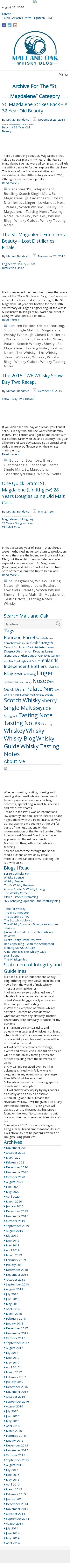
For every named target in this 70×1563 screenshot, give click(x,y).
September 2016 (17, 1401)
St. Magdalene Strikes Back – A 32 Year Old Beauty (34, 107)
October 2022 (15, 1152)
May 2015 (12, 1479)
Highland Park (29, 661)
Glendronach (12, 655)
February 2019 (16, 1260)
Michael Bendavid (17, 119)
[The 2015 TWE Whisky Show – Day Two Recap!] (35, 410)
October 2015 (15, 1455)
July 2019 (12, 1235)
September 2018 (17, 1284)
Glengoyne (44, 655)
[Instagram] (15, 25)
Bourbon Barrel (19, 637)
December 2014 (17, 1504)
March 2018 (14, 1314)
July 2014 (12, 1528)
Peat (48, 689)
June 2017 (12, 1357)
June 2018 (12, 1299)
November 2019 (17, 1216)
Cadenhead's (20, 189)
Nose (61, 202)
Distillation (24, 651)
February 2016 (16, 1435)
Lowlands (46, 202)
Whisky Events (16, 334)
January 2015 (15, 1499)
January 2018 (15, 1323)
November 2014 (17, 1509)
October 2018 (15, 1279)
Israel (18, 674)
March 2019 (14, 1255)
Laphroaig (29, 674)
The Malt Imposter (16, 912)
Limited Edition (22, 325)
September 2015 (17, 1460)
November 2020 (17, 1172)
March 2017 (14, 1372)
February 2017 (16, 1377)
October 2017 (15, 1338)
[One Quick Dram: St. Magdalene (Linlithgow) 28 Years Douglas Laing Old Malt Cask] (35, 531)
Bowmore (33, 460)
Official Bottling (50, 325)
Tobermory (46, 724)
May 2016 (12, 1421)
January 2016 (15, 1440)
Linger (30, 202)
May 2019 (12, 1245)
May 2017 (12, 1362)
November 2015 (17, 1450)
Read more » (10, 183)
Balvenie (16, 460)
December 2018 (17, 1270)
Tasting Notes (40, 599)
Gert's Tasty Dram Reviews (22, 940)
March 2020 (14, 1201)
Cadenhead (39, 198)
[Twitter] (9, 25)
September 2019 (17, 1226)
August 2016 (14, 1406)
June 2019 (12, 1240)
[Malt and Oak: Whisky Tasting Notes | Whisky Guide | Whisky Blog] (35, 48)
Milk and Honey (23, 682)
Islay (8, 673)
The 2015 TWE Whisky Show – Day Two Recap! (34, 378)
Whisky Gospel (14, 881)
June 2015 (12, 1475)
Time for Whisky (14, 909)
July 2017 (12, 1353)
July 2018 (12, 1294)
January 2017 (15, 1382)
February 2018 (16, 1318)
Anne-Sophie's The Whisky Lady (25, 951)
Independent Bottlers (38, 585)
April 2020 (13, 1196)
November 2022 (17, 1148)
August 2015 (14, 1465)
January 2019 (15, 1265)
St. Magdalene (48, 330)
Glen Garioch (29, 655)
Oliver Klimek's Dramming (21, 897)
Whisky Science (14, 877)
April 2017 (13, 1367)
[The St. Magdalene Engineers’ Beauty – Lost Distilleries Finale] (35, 275)
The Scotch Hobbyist (18, 920)
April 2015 (13, 1484)
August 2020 (14, 1182)
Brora (48, 460)
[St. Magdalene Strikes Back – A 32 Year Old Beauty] (35, 139)
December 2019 (17, 1211)
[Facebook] (4, 25)
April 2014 (13, 1543)
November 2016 (17, 1392)
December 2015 (17, 1445)
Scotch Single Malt (34, 193)
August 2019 (14, 1231)
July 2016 (12, 1411)
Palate (11, 207)
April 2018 (13, 1309)
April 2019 (13, 1250)
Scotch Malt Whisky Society (37, 694)
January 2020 (15, 1206)
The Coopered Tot (16, 916)
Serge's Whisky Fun (17, 873)
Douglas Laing (43, 651)
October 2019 (15, 1221)
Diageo (12, 339)
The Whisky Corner (16, 893)
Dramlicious (11, 955)
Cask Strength (41, 642)
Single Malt (27, 594)
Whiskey (23, 216)
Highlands (48, 660)
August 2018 (14, 1289)
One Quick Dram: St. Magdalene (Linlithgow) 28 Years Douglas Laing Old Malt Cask (33, 493)
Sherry (51, 207)
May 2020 (12, 1192)
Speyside (42, 708)
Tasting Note (36, 211)
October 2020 (15, 1177)
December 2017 (17, 1328)
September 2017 (17, 1343)
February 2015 (16, 1494)
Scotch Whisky (31, 207)
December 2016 (17, 1387)
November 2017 (17, 1333)
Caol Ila (26, 643)
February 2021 (16, 1162)
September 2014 (17, 1518)
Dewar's (50, 647)
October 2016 (15, 1396)
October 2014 (15, 1514)
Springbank (11, 716)
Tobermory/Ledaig (20, 474)
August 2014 (14, 1523)
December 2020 (17, 1167)
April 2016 (13, 1426)
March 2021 (14, 1157)
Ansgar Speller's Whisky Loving (24, 889)
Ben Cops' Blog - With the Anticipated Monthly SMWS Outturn (29, 946)
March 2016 (14, 1431)
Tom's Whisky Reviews (19, 885)
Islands (53, 666)
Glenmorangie (16, 465)
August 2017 (14, 1348)
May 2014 (12, 1538)
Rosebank (38, 465)
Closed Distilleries (50, 334)
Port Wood (15, 694)
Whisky (39, 216)
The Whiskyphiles (15, 959)
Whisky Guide (26, 220)
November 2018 (17, 1274)
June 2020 (12, 1187)
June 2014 (12, 1533)
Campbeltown (12, 643)
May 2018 (12, 1304)
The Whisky (26, 352)
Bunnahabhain (44, 638)
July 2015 (12, 1470)
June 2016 (12, 1416)
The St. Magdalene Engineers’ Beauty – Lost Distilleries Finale (34, 240)
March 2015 (14, 1489)
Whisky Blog (19, 738)
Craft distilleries (36, 647)
